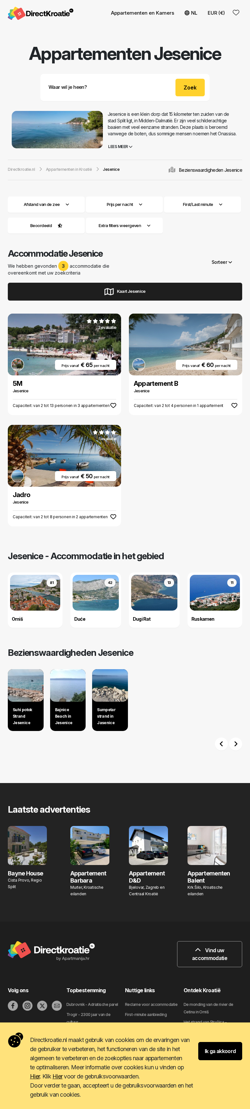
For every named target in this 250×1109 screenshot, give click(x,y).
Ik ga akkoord (220, 1051)
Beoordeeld (41, 225)
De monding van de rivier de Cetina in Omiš (208, 1008)
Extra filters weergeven (120, 225)
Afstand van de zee (42, 204)
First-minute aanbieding (146, 1014)
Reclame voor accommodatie (151, 1004)
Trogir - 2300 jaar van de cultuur (88, 1018)
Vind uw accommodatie (209, 954)
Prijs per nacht (120, 204)
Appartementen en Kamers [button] (142, 13)
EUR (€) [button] (216, 13)
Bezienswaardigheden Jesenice (210, 170)
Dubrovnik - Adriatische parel (92, 1004)
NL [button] (194, 13)
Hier (35, 1076)
